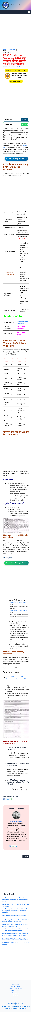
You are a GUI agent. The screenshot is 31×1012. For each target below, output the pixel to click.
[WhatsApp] (11, 799)
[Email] (12, 1003)
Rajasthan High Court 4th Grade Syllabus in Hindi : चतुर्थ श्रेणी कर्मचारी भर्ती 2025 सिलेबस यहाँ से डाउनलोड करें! (14, 910)
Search (4, 854)
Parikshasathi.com (17, 5)
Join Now (25, 119)
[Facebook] (4, 799)
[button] (25, 12)
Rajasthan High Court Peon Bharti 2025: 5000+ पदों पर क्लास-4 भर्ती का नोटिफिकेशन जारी (15, 920)
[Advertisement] (15, 33)
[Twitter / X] (19, 1003)
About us (15, 995)
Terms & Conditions (15, 989)
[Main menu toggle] (29, 12)
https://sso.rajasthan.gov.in (18, 610)
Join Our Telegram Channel (17, 159)
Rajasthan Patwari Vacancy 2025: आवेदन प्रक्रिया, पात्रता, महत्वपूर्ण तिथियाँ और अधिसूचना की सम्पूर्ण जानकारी (14, 899)
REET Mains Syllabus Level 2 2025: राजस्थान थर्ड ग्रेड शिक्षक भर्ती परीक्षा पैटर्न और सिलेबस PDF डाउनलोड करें (15, 939)
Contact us (15, 993)
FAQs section (15, 991)
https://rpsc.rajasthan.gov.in (19, 602)
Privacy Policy (15, 987)
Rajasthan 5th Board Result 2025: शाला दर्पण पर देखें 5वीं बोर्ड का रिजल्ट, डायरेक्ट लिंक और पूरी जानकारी (15, 934)
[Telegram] (8, 799)
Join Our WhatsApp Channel (17, 563)
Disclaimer (15, 984)
